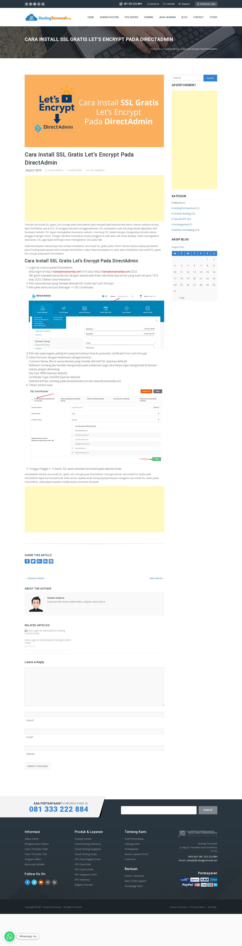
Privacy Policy (197, 907)
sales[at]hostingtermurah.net (202, 860)
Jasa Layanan (167, 17)
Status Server (32, 838)
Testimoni (130, 859)
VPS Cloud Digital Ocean (88, 859)
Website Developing (183, 229)
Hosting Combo (83, 838)
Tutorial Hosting (181, 213)
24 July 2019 (33, 170)
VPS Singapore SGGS (86, 874)
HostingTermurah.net (184, 208)
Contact (198, 17)
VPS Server (131, 17)
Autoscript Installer (35, 864)
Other (213, 17)
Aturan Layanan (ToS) (136, 854)
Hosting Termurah (52, 907)
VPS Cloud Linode (84, 869)
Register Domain (84, 884)
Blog (184, 17)
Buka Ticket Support (135, 880)
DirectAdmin (76, 170)
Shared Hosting (109, 17)
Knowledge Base (134, 886)
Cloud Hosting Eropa (86, 854)
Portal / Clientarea (134, 875)
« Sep (181, 297)
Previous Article (34, 578)
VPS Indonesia (82, 879)
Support (186, 4)
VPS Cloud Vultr (83, 864)
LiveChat (170, 4)
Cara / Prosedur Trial (36, 854)
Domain (148, 17)
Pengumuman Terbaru (37, 843)
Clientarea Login (207, 4)
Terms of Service (178, 907)
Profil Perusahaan (134, 838)
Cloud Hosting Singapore (88, 849)
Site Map (212, 907)
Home (91, 17)
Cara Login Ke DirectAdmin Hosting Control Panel (48, 641)
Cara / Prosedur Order (36, 849)
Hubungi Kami (132, 843)
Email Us (154, 4)
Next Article (157, 578)
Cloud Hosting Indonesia (88, 843)
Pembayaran (131, 849)
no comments (97, 170)
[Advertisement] (95, 198)
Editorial (177, 202)
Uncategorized (181, 224)
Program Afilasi (33, 859)
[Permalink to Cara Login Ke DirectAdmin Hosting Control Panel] (48, 632)
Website (30, 752)
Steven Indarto (55, 170)
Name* (30, 719)
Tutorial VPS (179, 219)
